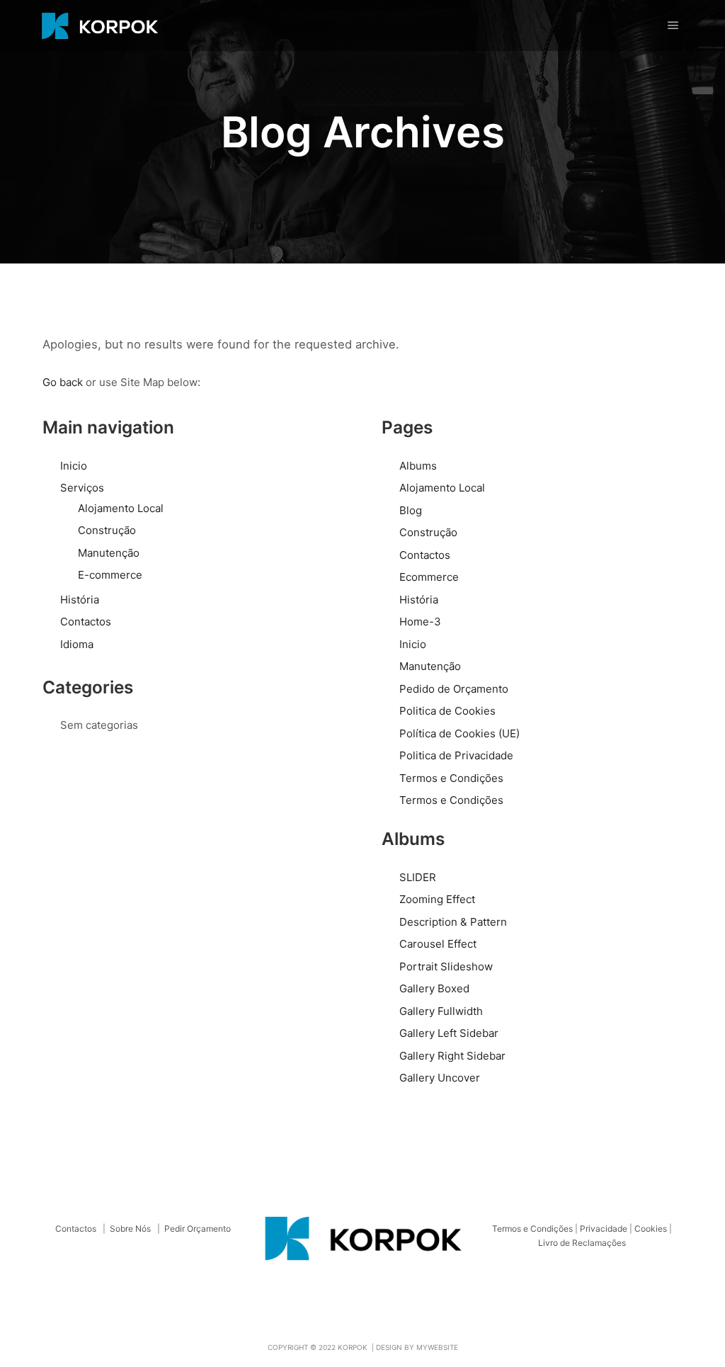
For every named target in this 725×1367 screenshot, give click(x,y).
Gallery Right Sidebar (452, 1055)
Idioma (76, 644)
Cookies (650, 1228)
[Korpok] (99, 25)
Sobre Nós (130, 1228)
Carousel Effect (437, 944)
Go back (62, 382)
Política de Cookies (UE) (459, 733)
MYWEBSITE (437, 1347)
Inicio (73, 465)
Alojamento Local (121, 508)
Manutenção (108, 553)
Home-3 (420, 621)
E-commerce (110, 575)
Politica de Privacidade (456, 755)
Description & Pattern (453, 922)
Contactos (85, 621)
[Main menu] (673, 25)
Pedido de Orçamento (453, 689)
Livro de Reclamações (582, 1242)
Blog (410, 510)
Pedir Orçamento (197, 1228)
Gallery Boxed (434, 988)
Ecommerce (429, 577)
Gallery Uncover (439, 1077)
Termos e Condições (451, 778)
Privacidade (603, 1228)
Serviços (82, 487)
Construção (107, 530)
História (79, 599)
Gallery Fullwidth (441, 1011)
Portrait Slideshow (446, 966)
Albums (418, 465)
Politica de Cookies (447, 710)
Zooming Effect (437, 899)
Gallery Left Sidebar (448, 1033)
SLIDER (417, 877)
